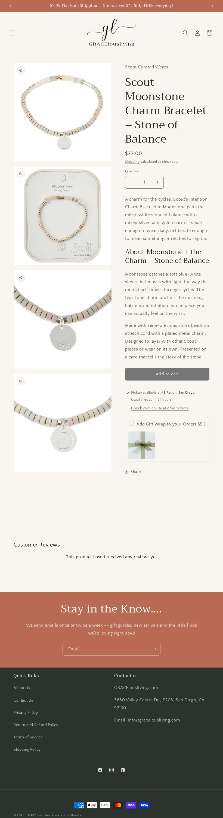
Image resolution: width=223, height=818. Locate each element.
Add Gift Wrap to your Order (171, 424)
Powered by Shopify (66, 815)
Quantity (132, 171)
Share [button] (136, 472)
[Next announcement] (212, 6)
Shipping (132, 162)
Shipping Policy (27, 749)
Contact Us (23, 700)
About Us (22, 688)
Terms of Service (28, 737)
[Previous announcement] (11, 6)
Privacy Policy (26, 713)
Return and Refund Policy (36, 725)
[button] (11, 33)
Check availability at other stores (159, 408)
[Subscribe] (154, 649)
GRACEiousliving (39, 815)
